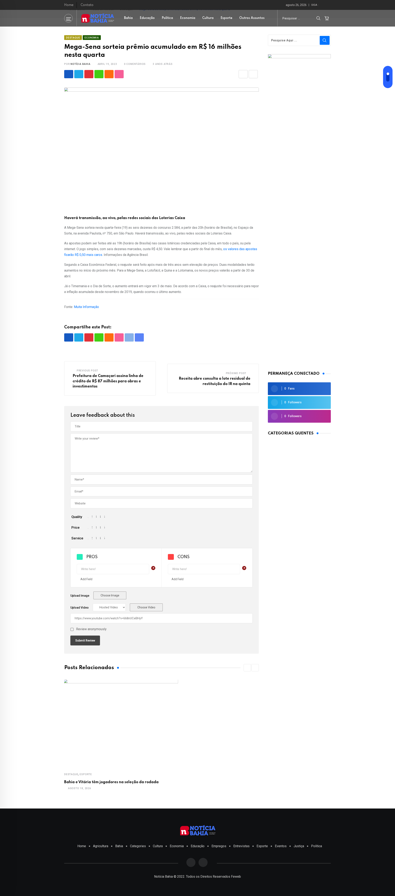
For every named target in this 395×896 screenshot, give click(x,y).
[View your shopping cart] (327, 18)
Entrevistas (241, 846)
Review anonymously (91, 629)
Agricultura (100, 846)
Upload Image (79, 595)
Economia (187, 18)
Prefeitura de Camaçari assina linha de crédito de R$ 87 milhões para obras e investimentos (108, 381)
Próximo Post (236, 373)
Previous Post (87, 370)
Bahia (128, 18)
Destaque (71, 774)
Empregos (218, 846)
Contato (87, 5)
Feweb (236, 876)
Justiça (299, 846)
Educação (147, 18)
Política (167, 18)
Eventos (281, 846)
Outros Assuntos (252, 18)
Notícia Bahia (80, 64)
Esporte (226, 18)
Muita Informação (86, 307)
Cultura (208, 18)
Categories (138, 846)
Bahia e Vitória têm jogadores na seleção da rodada (111, 782)
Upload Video (79, 607)
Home (68, 5)
